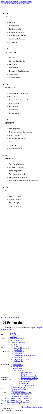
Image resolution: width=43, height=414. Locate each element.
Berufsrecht (13, 64)
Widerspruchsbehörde (18, 389)
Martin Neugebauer (15, 203)
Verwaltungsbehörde (18, 387)
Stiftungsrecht (13, 142)
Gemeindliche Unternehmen (18, 93)
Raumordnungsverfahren (17, 138)
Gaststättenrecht (14, 78)
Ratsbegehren (13, 106)
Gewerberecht (13, 74)
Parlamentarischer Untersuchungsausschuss (23, 181)
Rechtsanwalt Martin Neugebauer (18, 402)
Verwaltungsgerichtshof (17, 174)
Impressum (38, 407)
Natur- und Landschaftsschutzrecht (20, 132)
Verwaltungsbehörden (16, 164)
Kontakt (24, 407)
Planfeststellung (14, 103)
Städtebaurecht (14, 110)
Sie (6, 190)
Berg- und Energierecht (17, 61)
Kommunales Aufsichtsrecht (18, 100)
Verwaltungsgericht (15, 171)
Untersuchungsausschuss (19, 396)
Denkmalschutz (14, 26)
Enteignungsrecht (15, 29)
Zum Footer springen (25, 2)
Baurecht (12, 22)
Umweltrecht (13, 68)
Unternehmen (11, 52)
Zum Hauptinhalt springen (9, 2)
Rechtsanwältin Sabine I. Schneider (18, 404)
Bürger (8, 17)
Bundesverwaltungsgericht (18, 177)
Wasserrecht (13, 42)
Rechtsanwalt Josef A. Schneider (18, 398)
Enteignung (13, 337)
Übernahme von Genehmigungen (25, 355)
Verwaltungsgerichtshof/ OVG (21, 393)
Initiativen (10, 123)
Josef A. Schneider (15, 196)
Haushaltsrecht (14, 96)
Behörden (9, 158)
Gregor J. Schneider (15, 199)
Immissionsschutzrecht (16, 32)
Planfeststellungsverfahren (17, 35)
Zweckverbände (18, 370)
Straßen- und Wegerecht (17, 39)
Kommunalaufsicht (19, 363)
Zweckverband (14, 113)
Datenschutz (31, 407)
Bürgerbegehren (14, 129)
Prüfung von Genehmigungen (19, 71)
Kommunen (10, 87)
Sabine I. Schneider (15, 206)
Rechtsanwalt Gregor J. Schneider (18, 400)
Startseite (4, 317)
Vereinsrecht (13, 145)
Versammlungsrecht (15, 148)
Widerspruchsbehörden (16, 167)
